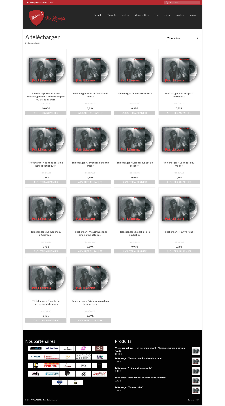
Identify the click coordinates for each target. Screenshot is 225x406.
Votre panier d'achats (41, 2)
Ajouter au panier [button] (46, 112)
